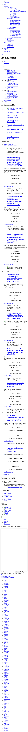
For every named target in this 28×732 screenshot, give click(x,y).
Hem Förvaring (10, 40)
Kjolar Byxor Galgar (15, 23)
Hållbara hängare (14, 8)
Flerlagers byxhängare (15, 37)
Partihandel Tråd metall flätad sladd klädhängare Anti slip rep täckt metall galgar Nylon (15, 351)
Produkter (6, 63)
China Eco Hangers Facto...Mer (13, 137)
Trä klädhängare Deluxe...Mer (12, 121)
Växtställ (9, 41)
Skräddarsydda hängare (15, 24)
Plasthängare (10, 7)
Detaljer (11, 186)
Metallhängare (10, 28)
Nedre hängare (13, 16)
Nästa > (6, 474)
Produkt (6, 6)
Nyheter (6, 48)
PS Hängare (13, 14)
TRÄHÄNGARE (8, 496)
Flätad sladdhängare (15, 30)
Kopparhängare (14, 35)
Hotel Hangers (13, 21)
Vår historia (10, 45)
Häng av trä (10, 18)
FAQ (5, 49)
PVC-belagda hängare (15, 34)
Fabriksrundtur (10, 47)
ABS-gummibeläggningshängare (18, 11)
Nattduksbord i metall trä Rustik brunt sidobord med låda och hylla (15, 449)
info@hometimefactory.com (15, 487)
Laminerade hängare (15, 25)
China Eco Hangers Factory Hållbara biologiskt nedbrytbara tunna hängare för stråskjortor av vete (14, 278)
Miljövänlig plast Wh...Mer (15, 113)
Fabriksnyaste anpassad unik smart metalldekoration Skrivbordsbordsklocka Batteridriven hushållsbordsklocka (14, 200)
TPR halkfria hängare (15, 10)
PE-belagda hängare (15, 31)
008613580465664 (5, 576)
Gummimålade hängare (15, 32)
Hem (5, 4)
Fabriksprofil (10, 44)
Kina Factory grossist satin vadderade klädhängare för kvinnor (15, 384)
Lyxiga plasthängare (15, 17)
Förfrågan (6, 186)
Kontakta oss (7, 51)
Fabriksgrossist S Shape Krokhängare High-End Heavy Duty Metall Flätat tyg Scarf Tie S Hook (15, 315)
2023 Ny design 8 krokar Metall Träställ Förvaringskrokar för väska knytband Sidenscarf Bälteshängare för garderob (15, 238)
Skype (2, 574)
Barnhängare (10, 38)
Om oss (5, 42)
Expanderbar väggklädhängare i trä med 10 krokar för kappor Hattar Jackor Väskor (15, 418)
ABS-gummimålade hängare (14, 73)
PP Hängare (13, 13)
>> (9, 474)
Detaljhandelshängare (15, 20)
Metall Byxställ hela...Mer (15, 129)
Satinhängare (13, 27)
